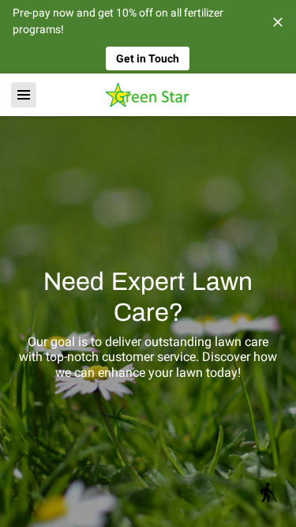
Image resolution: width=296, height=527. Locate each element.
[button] (268, 496)
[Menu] (23, 94)
